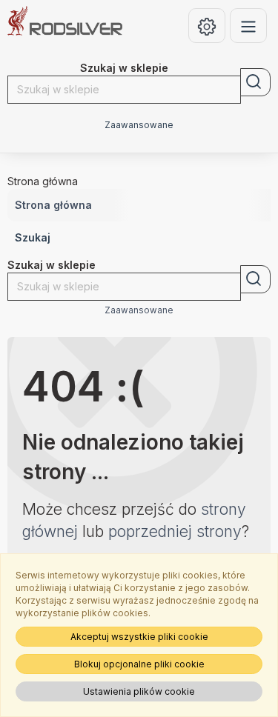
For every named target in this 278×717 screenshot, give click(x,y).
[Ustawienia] (206, 25)
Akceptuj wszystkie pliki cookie (139, 636)
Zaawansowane (139, 125)
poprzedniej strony (175, 531)
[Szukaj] (255, 82)
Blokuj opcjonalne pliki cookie (139, 664)
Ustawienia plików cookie (139, 691)
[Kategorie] (248, 25)
